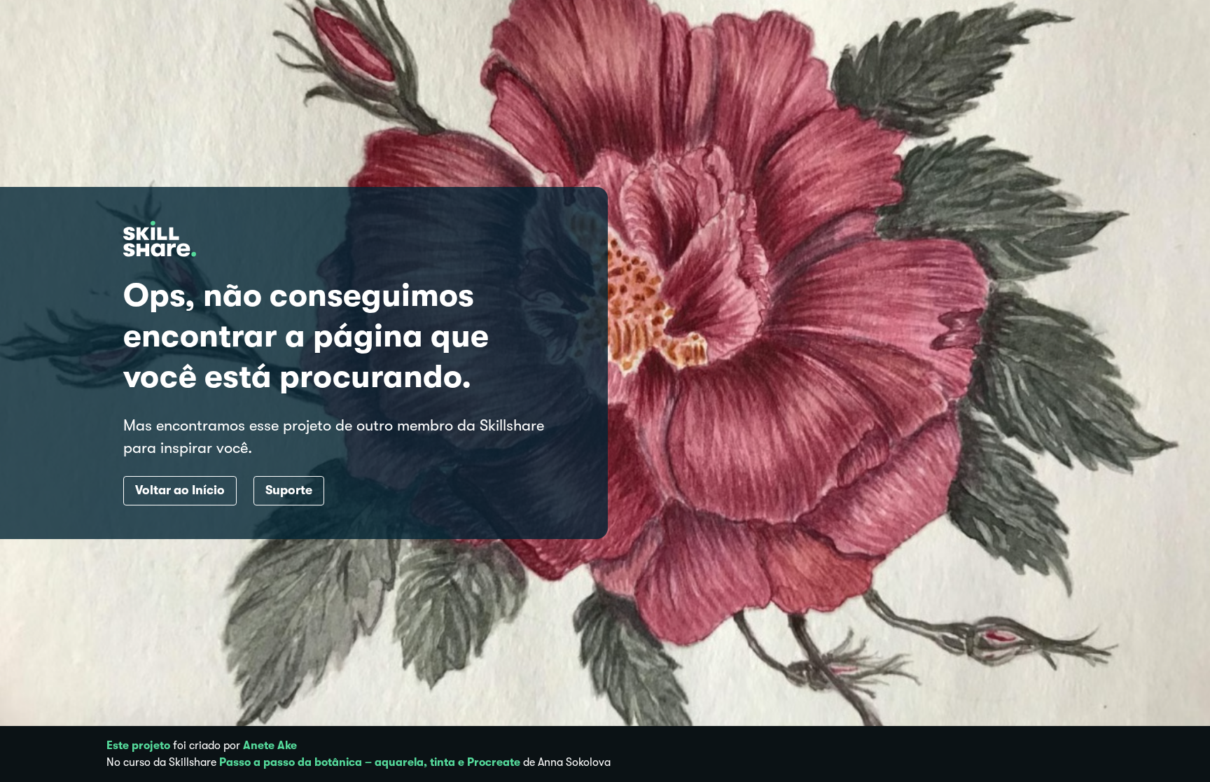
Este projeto (138, 745)
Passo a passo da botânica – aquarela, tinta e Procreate (369, 762)
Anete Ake (270, 745)
